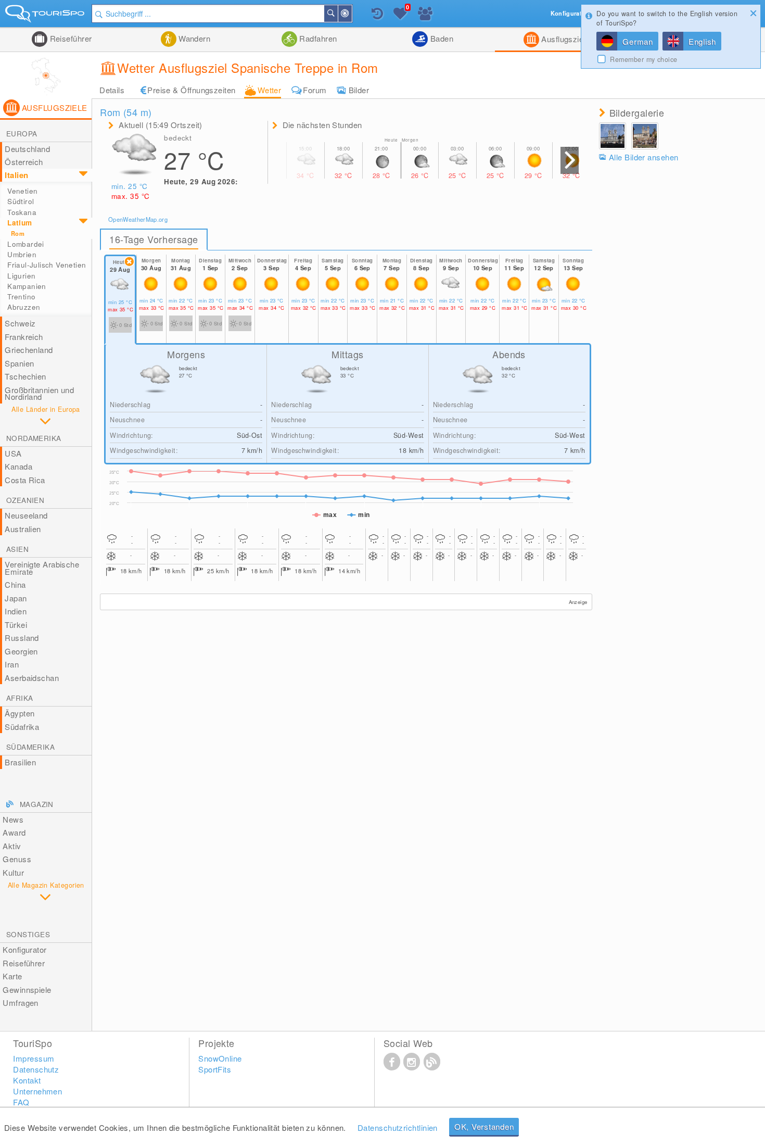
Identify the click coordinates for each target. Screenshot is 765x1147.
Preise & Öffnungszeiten (191, 89)
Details (111, 89)
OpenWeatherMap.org (138, 219)
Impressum (33, 1058)
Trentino (21, 296)
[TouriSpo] (46, 16)
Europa (21, 133)
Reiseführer (69, 38)
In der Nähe (351, 13)
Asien (17, 549)
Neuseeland (26, 515)
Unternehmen (37, 1091)
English (702, 41)
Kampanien (26, 286)
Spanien (19, 363)
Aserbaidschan (32, 677)
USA (13, 453)
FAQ (21, 1101)
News (13, 819)
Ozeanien (25, 500)
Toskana (21, 212)
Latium (19, 223)
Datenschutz (36, 1069)
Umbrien (21, 254)
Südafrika (22, 726)
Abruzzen (23, 307)
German (637, 41)
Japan (16, 598)
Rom (17, 233)
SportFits (214, 1069)
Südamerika (30, 747)
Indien (16, 611)
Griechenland (29, 349)
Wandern (193, 38)
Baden (440, 38)
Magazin (37, 804)
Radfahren (317, 38)
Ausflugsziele (564, 38)
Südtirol (20, 201)
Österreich (24, 161)
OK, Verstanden (484, 1126)
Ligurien (21, 276)
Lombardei (25, 244)
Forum (314, 89)
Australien (23, 528)
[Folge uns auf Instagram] (411, 1061)
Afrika (19, 698)
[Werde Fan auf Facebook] (392, 1061)
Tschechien (25, 376)
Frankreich (24, 336)
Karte (12, 975)
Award (14, 832)
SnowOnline (220, 1058)
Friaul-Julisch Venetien (46, 265)
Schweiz (20, 323)
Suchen (337, 13)
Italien (16, 175)
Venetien (22, 191)
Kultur (13, 872)
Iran (12, 664)
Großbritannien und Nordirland (39, 393)
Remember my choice (643, 59)
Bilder (359, 89)
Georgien (21, 651)
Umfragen (21, 1002)
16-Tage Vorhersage (153, 239)
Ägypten (19, 713)
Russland (22, 637)
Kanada (18, 466)
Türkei (16, 624)
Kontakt (27, 1080)
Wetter (270, 89)
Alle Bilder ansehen (644, 157)
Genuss (17, 858)
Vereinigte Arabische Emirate (42, 568)
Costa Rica (25, 479)
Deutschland (27, 148)
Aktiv (12, 845)
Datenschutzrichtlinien (398, 1127)
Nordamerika (33, 438)
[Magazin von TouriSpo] (432, 1061)
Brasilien (20, 762)
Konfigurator (24, 949)
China (15, 584)
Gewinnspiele (27, 989)
